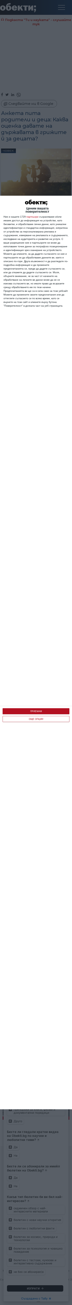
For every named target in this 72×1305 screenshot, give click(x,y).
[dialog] (36, 652)
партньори (32, 216)
